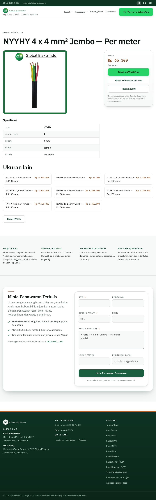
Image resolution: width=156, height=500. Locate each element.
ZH (150, 3)
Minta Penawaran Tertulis (128, 80)
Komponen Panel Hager (117, 477)
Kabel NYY (111, 451)
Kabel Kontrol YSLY (115, 461)
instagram (71, 440)
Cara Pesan (111, 11)
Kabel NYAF (111, 440)
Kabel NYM (111, 446)
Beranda (7, 32)
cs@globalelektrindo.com (34, 3)
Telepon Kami (129, 88)
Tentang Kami (96, 11)
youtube (82, 440)
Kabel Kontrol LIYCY (116, 467)
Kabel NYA (111, 435)
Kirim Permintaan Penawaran (111, 372)
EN (144, 3)
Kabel (67, 11)
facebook (59, 440)
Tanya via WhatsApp (128, 71)
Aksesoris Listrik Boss (116, 482)
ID (139, 3)
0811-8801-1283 (11, 3)
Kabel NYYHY (17, 32)
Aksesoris (80, 11)
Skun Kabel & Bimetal (116, 472)
